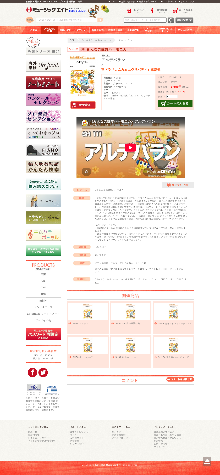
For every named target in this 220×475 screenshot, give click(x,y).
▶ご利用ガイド (169, 1)
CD (43, 281)
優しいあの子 (86, 357)
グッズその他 (187, 30)
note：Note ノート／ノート (166, 30)
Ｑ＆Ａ (73, 434)
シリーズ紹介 (77, 443)
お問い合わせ (161, 443)
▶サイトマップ (186, 1)
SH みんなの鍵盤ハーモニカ (96, 40)
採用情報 (158, 440)
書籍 (43, 294)
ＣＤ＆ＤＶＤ (133, 30)
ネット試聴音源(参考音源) (41, 440)
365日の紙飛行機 (131, 323)
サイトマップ (161, 446)
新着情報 (74, 440)
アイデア (84, 323)
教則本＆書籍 (115, 30)
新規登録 (159, 10)
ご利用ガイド (77, 438)
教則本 (43, 300)
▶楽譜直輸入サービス (147, 1)
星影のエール (129, 357)
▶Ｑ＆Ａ (112, 1)
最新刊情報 (34, 434)
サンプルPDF (178, 185)
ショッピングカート (38, 438)
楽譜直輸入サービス (164, 432)
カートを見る (182, 10)
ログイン (136, 10)
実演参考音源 (83, 105)
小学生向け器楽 (49, 30)
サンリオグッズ (148, 30)
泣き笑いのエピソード (177, 357)
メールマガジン (120, 438)
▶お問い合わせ (127, 1)
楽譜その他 (98, 30)
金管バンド (65, 30)
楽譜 (43, 274)
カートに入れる (175, 103)
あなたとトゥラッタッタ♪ (178, 323)
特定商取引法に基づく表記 (167, 434)
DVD (43, 287)
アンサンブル (81, 30)
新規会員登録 (119, 434)
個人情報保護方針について (167, 438)
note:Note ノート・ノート (43, 313)
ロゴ (69, 14)
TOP (72, 40)
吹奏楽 (31, 30)
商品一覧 (32, 432)
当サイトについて (79, 432)
